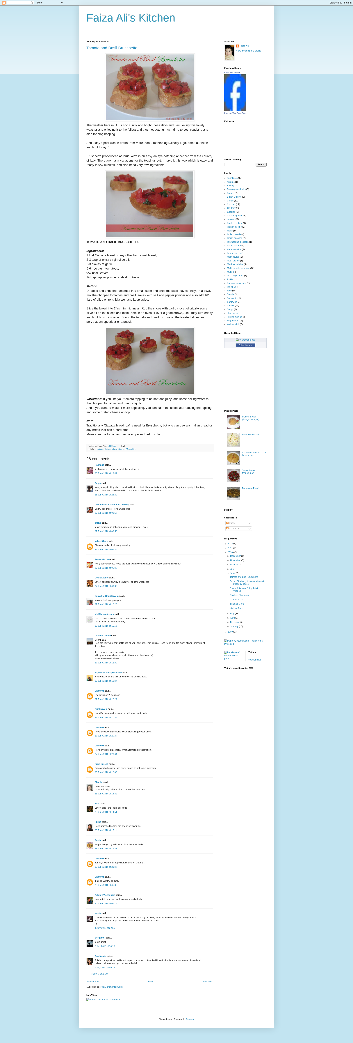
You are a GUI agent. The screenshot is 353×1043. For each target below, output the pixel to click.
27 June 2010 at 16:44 (106, 681)
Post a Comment (99, 974)
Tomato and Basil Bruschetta (111, 48)
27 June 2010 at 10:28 (106, 604)
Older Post (207, 981)
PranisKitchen (102, 559)
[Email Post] (122, 446)
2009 (230, 632)
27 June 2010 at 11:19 (106, 626)
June (233, 573)
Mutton (230, 272)
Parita (98, 822)
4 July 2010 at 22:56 (105, 928)
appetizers (99, 449)
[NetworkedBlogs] (245, 340)
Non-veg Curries (235, 275)
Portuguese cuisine (236, 283)
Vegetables (131, 449)
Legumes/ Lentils (235, 253)
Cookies (231, 212)
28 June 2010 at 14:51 (106, 812)
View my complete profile (248, 50)
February (235, 622)
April (232, 618)
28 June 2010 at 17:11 (106, 830)
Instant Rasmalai (250, 434)
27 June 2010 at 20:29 (106, 699)
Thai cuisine (233, 313)
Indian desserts (234, 238)
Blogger (190, 1019)
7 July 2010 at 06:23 (105, 967)
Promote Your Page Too (234, 113)
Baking (230, 185)
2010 (230, 552)
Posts (232, 523)
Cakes (230, 200)
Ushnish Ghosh (103, 635)
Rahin (98, 840)
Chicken (231, 204)
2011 (230, 548)
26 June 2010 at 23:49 (106, 473)
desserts (231, 219)
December (235, 556)
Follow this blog (245, 345)
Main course (233, 257)
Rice (229, 290)
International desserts (238, 242)
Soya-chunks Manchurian (248, 471)
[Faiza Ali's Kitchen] (235, 110)
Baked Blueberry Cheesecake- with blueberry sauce (247, 582)
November (235, 560)
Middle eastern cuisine (238, 268)
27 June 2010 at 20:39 (106, 717)
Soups (230, 309)
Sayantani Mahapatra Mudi (108, 672)
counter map (254, 659)
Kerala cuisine (234, 249)
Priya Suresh (101, 764)
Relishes (231, 287)
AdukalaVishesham (105, 895)
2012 (230, 543)
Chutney (231, 208)
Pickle (230, 279)
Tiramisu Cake (237, 604)
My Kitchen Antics (104, 614)
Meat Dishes (233, 260)
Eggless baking (235, 223)
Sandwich (232, 302)
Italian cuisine (111, 449)
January (234, 626)
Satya (98, 483)
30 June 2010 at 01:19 (106, 903)
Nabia (98, 913)
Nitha (97, 803)
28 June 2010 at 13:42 (106, 793)
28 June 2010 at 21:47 (106, 867)
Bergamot (100, 937)
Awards (231, 182)
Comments (234, 528)
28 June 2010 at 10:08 (106, 772)
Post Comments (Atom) (111, 987)
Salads (230, 294)
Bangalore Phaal (250, 488)
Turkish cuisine (234, 317)
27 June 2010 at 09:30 (106, 586)
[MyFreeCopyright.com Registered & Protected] (245, 644)
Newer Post (93, 981)
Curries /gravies (235, 215)
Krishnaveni (101, 709)
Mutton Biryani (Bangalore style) (250, 418)
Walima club (233, 324)
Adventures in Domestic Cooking (112, 504)
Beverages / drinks (236, 189)
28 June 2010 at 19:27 (106, 848)
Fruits (230, 230)
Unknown (99, 691)
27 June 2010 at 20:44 (106, 735)
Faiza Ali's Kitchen (130, 18)
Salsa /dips (232, 298)
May (232, 613)
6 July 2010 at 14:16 (105, 946)
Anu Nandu (100, 956)
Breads (230, 193)
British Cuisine (234, 197)
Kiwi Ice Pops (236, 608)
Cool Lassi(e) (101, 577)
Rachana (99, 465)
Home (150, 981)
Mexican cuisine (235, 264)
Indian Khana (101, 541)
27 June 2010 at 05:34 (106, 549)
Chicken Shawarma (239, 595)
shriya (98, 523)
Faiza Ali (244, 46)
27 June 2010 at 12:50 (106, 662)
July (232, 569)
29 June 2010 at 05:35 (106, 885)
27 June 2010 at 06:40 (106, 568)
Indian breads (234, 234)
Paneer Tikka (236, 599)
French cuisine (234, 227)
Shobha (99, 782)
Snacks (121, 449)
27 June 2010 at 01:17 (106, 513)
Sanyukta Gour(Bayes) (107, 596)
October (234, 564)
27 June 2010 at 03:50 (106, 531)
